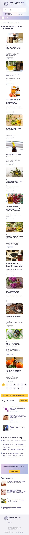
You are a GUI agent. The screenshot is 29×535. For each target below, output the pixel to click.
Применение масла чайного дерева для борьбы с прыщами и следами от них (13, 344)
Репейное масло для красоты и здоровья (13, 292)
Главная (4, 22)
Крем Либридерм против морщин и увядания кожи (17, 426)
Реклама (10, 524)
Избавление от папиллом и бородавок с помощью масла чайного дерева (16, 500)
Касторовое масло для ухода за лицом (13, 155)
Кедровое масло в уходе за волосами (14, 74)
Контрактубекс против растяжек (13, 453)
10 (14, 388)
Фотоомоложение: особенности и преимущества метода (17, 482)
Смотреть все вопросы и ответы (8, 460)
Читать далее (10, 58)
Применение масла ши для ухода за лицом (13, 317)
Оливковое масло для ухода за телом (13, 129)
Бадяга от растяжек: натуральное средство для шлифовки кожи (13, 456)
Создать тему (24, 400)
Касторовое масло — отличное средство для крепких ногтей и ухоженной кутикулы (14, 208)
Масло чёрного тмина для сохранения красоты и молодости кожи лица (14, 265)
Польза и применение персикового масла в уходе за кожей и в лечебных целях (13, 101)
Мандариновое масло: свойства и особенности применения (14, 372)
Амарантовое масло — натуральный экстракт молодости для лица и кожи (13, 48)
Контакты (10, 522)
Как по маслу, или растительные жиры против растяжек (14, 441)
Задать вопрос (14, 471)
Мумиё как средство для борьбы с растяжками (13, 450)
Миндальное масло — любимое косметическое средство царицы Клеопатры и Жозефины (14, 237)
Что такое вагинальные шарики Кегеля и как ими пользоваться (17, 408)
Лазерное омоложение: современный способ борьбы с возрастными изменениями (16, 491)
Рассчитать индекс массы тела (15, 395)
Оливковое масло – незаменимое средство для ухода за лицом (14, 181)
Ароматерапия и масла (13, 22)
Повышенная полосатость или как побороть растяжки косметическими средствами (14, 446)
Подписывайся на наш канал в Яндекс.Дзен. (12, 508)
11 (18, 388)
